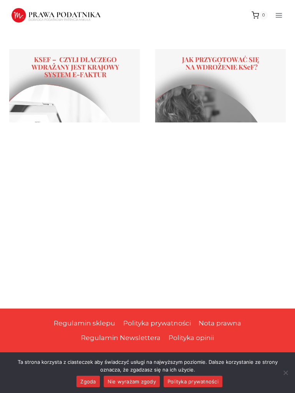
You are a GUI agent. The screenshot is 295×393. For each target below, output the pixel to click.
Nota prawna (220, 323)
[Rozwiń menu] (279, 15)
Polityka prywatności (157, 323)
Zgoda (88, 381)
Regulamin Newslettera (121, 338)
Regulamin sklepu (84, 323)
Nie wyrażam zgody (132, 381)
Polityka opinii (191, 338)
